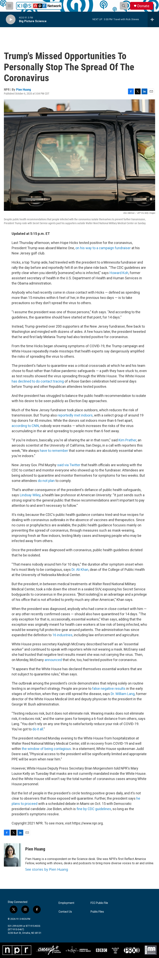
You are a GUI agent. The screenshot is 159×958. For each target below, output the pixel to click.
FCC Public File (99, 903)
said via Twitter (68, 465)
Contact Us (65, 911)
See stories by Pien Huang (46, 869)
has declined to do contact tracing (38, 381)
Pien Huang (23, 89)
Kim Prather (127, 440)
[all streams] (153, 19)
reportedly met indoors (75, 415)
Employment (66, 903)
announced (53, 660)
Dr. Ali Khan (80, 570)
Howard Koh (119, 273)
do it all (37, 729)
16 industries (62, 635)
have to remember (54, 451)
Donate (143, 6)
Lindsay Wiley (30, 495)
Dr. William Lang (123, 694)
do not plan (46, 481)
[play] (11, 19)
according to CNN (25, 426)
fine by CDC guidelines (94, 809)
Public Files (97, 911)
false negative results (108, 688)
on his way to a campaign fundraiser (103, 248)
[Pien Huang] (12, 855)
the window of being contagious (46, 749)
